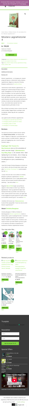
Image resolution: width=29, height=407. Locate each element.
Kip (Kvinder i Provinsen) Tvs (11, 169)
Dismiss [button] (24, 3)
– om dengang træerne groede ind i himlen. (11, 121)
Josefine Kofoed (17, 84)
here (6, 171)
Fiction (15, 61)
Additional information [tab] (7, 72)
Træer (9, 64)
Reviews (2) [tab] (4, 74)
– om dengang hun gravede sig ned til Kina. (11, 119)
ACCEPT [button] (14, 404)
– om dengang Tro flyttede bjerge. (9, 125)
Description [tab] (4, 69)
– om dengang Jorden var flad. (8, 123)
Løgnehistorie (20, 62)
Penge (24, 62)
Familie (15, 62)
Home (2, 32)
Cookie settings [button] (21, 402)
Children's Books (12, 32)
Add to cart (11, 54)
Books (6, 32)
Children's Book (10, 62)
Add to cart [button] (4, 246)
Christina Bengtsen (12, 208)
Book (5, 62)
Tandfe (6, 64)
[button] (25, 14)
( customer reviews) (12, 43)
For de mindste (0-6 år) (8, 61)
